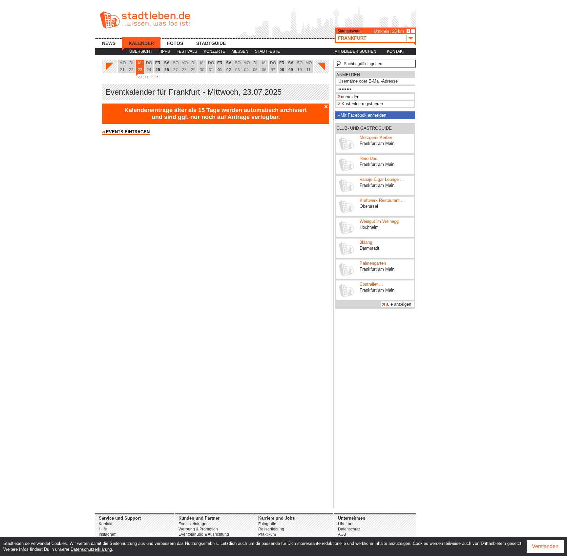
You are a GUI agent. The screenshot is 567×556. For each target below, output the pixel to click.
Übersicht (140, 51)
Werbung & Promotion (198, 529)
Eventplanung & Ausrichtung (203, 534)
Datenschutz (349, 529)
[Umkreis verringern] (413, 31)
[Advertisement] (375, 410)
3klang (366, 242)
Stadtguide (211, 43)
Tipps (164, 51)
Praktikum (267, 534)
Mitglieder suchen (355, 51)
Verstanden (545, 546)
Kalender (141, 43)
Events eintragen (128, 131)
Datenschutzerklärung (91, 549)
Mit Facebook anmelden (363, 115)
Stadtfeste (267, 51)
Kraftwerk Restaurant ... (382, 200)
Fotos (175, 43)
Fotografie (267, 524)
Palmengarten (373, 263)
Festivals (187, 51)
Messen (240, 51)
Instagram (107, 534)
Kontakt (396, 51)
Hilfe (103, 529)
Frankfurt (352, 38)
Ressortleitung (271, 529)
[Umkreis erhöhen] (408, 31)
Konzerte (214, 51)
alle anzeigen (398, 304)
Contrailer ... (371, 284)
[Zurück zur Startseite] (145, 20)
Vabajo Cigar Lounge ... (382, 179)
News (109, 43)
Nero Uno (368, 158)
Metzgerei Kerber (376, 137)
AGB (342, 534)
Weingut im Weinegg (379, 221)
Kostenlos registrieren (362, 103)
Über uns (346, 524)
